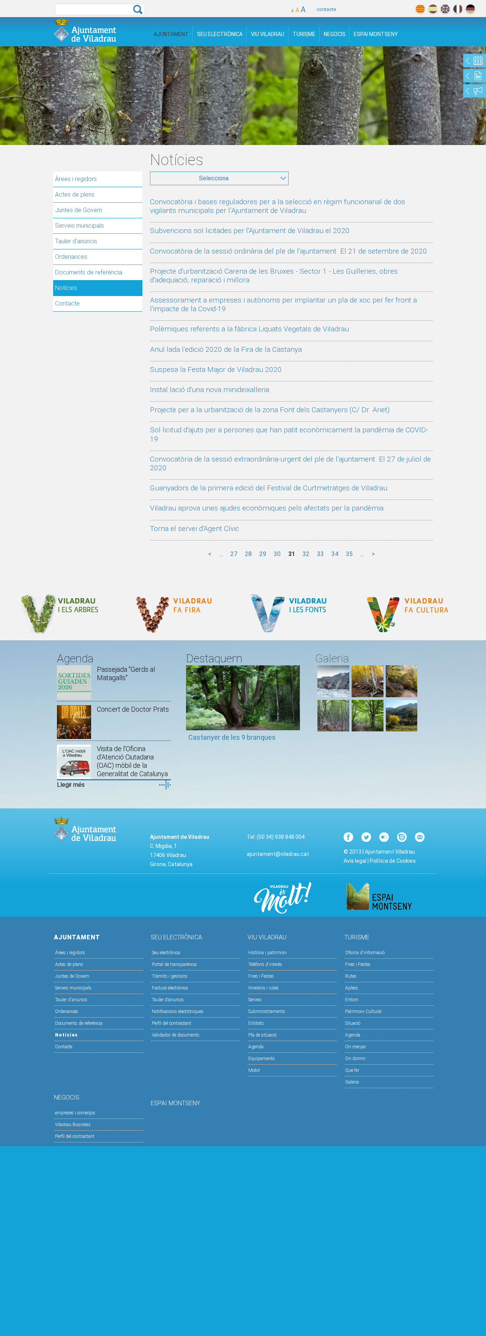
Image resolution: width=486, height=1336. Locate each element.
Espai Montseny (376, 34)
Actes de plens (75, 194)
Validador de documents (175, 1035)
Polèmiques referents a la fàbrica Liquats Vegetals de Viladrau (249, 329)
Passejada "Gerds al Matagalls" (126, 673)
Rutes (351, 976)
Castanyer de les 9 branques (232, 737)
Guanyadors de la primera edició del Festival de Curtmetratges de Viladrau (268, 488)
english (445, 9)
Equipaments (261, 1058)
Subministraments (266, 1011)
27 (233, 554)
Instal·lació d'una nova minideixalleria (209, 389)
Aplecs (351, 988)
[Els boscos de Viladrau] (367, 695)
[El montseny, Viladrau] (333, 695)
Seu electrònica (166, 952)
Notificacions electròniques (178, 1011)
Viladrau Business (73, 1124)
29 (262, 554)
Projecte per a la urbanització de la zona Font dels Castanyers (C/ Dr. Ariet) (270, 409)
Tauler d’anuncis (168, 999)
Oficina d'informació (365, 952)
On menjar (355, 1046)
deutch (470, 9)
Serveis (255, 999)
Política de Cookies (393, 861)
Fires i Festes (261, 976)
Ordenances (71, 256)
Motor (254, 1070)
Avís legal (355, 861)
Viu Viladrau (267, 34)
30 (277, 554)
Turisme (304, 34)
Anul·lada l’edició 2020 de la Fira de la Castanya (226, 349)
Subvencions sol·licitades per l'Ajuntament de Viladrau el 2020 (250, 230)
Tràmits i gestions (170, 976)
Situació (352, 1023)
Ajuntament (171, 34)
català (420, 9)
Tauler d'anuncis (76, 241)
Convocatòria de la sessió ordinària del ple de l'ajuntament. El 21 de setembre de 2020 (288, 251)
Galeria (352, 1082)
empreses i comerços (75, 1112)
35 (349, 554)
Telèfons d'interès (265, 964)
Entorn (351, 999)
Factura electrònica (170, 988)
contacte (326, 9)
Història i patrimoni (267, 952)
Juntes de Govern (78, 210)
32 (306, 554)
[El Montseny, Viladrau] (402, 729)
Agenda (256, 1046)
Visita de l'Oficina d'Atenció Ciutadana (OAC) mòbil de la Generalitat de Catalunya (132, 761)
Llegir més (71, 784)
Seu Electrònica (220, 34)
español (432, 9)
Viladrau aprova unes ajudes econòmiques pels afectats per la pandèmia (266, 508)
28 (248, 554)
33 (320, 554)
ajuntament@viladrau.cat (278, 854)
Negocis (335, 34)
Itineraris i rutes (263, 988)
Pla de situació (262, 1035)
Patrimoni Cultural (363, 1011)
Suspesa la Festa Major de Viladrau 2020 (216, 369)
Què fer (352, 1070)
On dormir (355, 1058)
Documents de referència (88, 272)
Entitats (256, 1023)
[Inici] (84, 30)
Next (294, 706)
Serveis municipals (79, 225)
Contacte (67, 303)
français (457, 9)
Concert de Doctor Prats (133, 709)
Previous (191, 706)
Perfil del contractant (171, 1023)
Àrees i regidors (76, 179)
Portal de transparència (174, 964)
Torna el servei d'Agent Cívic (194, 528)
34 (334, 554)
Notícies (66, 287)
